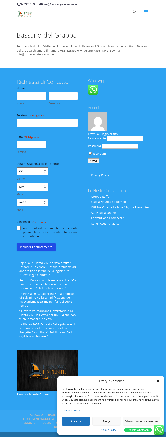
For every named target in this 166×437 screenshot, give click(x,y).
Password (94, 146)
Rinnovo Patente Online (33, 394)
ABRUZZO (36, 415)
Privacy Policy (100, 175)
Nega (106, 421)
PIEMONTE (28, 423)
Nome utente (97, 138)
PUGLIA (46, 423)
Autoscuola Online (103, 213)
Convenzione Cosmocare (107, 218)
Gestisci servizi (72, 410)
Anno (20, 210)
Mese (20, 194)
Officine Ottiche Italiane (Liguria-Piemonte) (120, 207)
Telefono (31, 115)
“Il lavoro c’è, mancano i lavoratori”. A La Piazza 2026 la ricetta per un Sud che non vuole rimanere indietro (47, 315)
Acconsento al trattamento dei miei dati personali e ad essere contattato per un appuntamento (50, 232)
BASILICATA (55, 415)
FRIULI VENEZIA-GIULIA (38, 419)
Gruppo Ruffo (100, 196)
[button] (158, 381)
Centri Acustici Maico (105, 223)
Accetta (76, 421)
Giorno (21, 178)
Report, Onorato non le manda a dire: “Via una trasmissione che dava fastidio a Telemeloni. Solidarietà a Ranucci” (47, 284)
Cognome (54, 103)
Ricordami (99, 153)
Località (21, 152)
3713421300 (28, 4)
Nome (20, 103)
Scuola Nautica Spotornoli (108, 202)
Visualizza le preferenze (141, 421)
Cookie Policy (108, 430)
